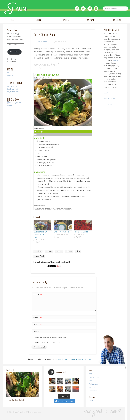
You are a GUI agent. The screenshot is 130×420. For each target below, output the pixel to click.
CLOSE (87, 16)
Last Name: (46, 53)
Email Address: (48, 31)
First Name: (46, 42)
